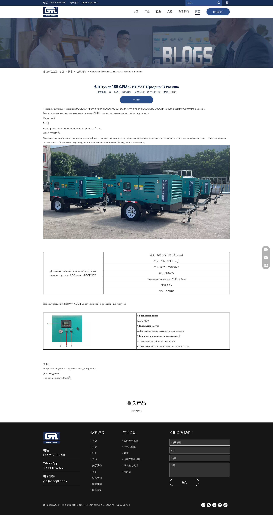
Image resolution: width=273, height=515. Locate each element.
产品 (94, 447)
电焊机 (127, 471)
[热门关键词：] (219, 3)
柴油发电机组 (131, 440)
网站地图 (97, 484)
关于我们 (97, 465)
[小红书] (214, 505)
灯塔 (126, 453)
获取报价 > (218, 11)
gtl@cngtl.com (90, 2)
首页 (94, 440)
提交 (184, 482)
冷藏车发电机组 (132, 459)
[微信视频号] (220, 505)
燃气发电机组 (131, 465)
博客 (94, 471)
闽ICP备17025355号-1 (118, 504)
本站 (173, 92)
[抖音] (225, 505)
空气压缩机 (130, 447)
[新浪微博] (203, 505)
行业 (94, 453)
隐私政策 (97, 490)
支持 (94, 459)
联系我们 (97, 477)
